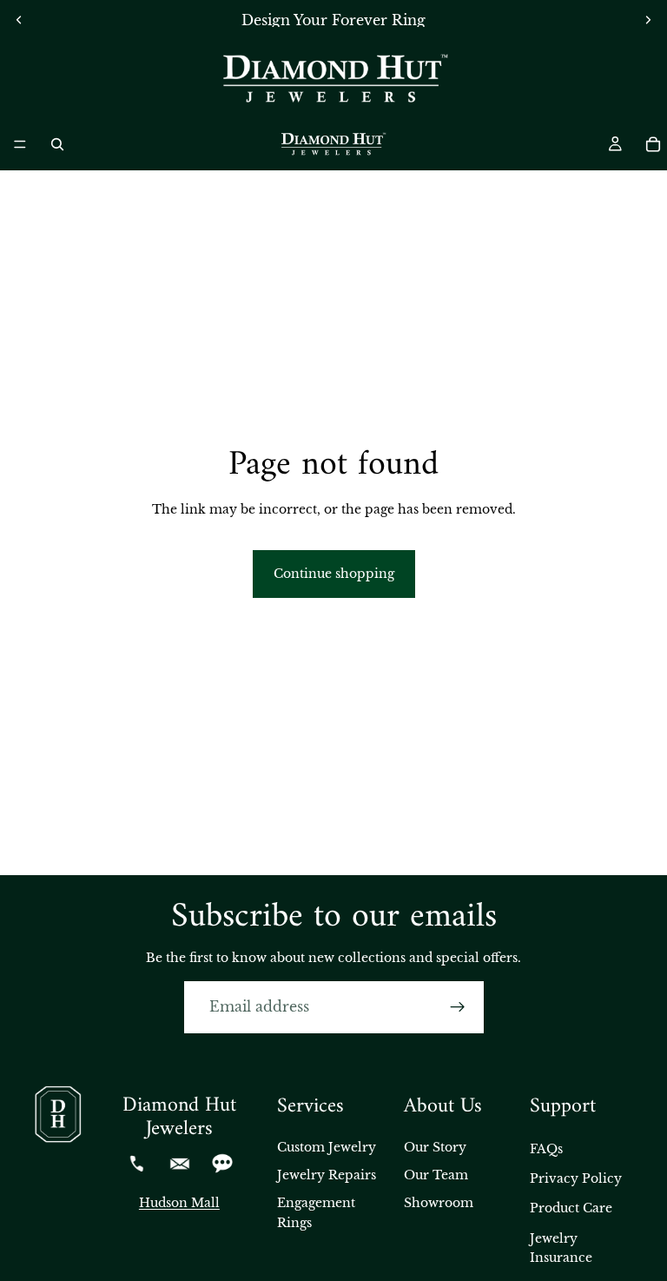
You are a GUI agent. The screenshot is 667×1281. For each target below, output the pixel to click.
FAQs (546, 1149)
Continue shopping (334, 573)
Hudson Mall (179, 1203)
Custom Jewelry (326, 1147)
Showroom (438, 1203)
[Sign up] (457, 1007)
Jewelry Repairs (326, 1175)
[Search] (57, 144)
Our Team (436, 1175)
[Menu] (20, 144)
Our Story (435, 1147)
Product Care (571, 1208)
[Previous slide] (19, 20)
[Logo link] (333, 79)
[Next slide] (648, 20)
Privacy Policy (576, 1178)
